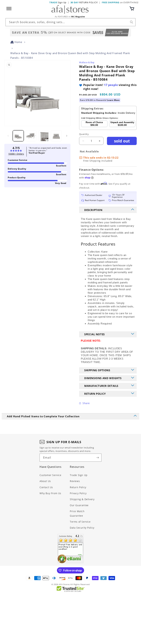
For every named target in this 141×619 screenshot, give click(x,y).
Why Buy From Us (50, 493)
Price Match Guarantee (77, 513)
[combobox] (70, 22)
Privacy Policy (78, 493)
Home (18, 42)
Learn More (113, 100)
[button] (132, 8)
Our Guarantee (79, 505)
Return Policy (78, 487)
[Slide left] (8, 136)
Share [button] (86, 403)
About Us (45, 481)
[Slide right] (66, 136)
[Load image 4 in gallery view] (56, 135)
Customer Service (50, 475)
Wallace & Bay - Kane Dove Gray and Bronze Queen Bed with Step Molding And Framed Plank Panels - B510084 (70, 55)
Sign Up (57, 2)
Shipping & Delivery (82, 499)
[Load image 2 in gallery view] (30, 135)
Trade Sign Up (79, 475)
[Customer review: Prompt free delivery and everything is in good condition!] (70, 548)
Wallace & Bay (87, 62)
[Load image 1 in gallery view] (18, 135)
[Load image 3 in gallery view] (43, 135)
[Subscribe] (97, 458)
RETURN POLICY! (84, 2)
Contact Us (46, 487)
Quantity (84, 134)
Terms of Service (80, 521)
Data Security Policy (82, 527)
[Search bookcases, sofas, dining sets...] (131, 22)
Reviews (75, 481)
